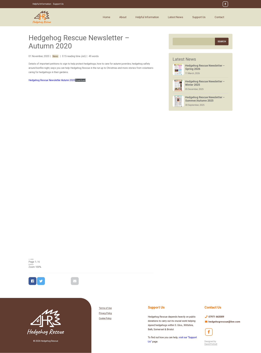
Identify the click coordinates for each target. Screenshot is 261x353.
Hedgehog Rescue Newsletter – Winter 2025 (205, 83)
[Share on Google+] (49, 281)
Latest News (175, 17)
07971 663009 (216, 316)
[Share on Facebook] (32, 281)
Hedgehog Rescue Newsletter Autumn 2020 (52, 80)
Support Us (58, 4)
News (55, 56)
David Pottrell (211, 344)
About (122, 17)
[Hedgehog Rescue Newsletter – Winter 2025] (178, 85)
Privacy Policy (105, 313)
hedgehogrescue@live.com (224, 321)
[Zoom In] (32, 264)
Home (106, 17)
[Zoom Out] (30, 264)
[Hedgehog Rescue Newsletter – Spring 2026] (178, 69)
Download (80, 80)
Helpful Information (42, 4)
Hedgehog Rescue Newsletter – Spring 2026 (205, 67)
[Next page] (32, 259)
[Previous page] (30, 259)
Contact (219, 17)
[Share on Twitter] (41, 281)
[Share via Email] (75, 281)
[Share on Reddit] (58, 281)
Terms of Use (105, 308)
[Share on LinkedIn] (66, 281)
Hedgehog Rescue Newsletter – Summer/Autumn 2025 (205, 99)
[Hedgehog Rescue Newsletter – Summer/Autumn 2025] (178, 101)
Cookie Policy (105, 318)
